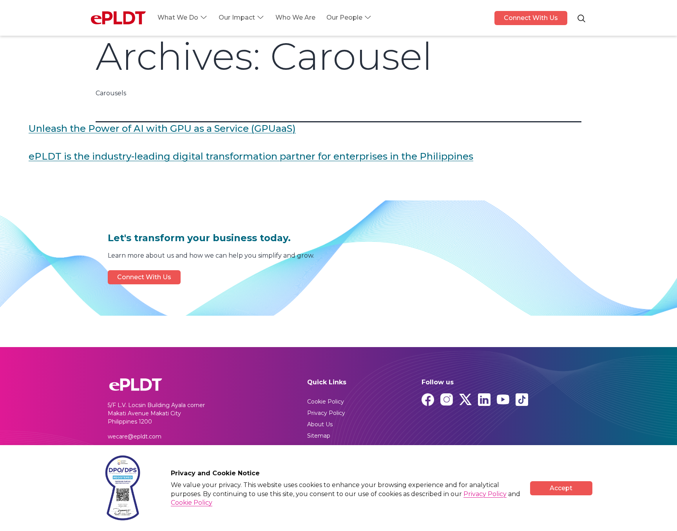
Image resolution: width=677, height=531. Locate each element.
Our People (344, 17)
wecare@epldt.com (134, 436)
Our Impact (237, 17)
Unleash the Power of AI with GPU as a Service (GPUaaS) (162, 128)
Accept (561, 488)
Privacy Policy (326, 412)
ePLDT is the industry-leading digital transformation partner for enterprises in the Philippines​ (251, 156)
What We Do (177, 17)
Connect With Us (531, 18)
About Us (320, 424)
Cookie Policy (325, 401)
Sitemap (318, 435)
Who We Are (295, 17)
